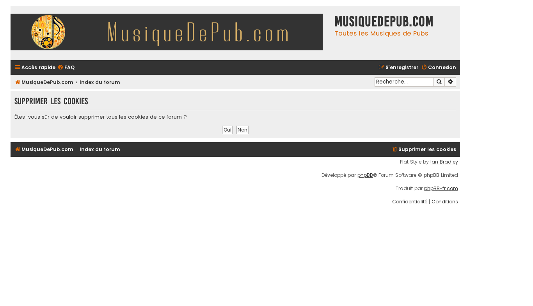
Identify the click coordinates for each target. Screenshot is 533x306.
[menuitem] (66, 67)
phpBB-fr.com (441, 188)
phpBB (365, 175)
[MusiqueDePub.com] (170, 33)
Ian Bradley (444, 162)
